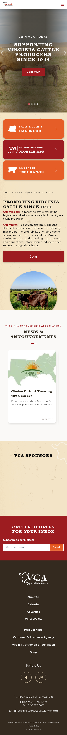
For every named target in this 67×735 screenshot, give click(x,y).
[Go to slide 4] (38, 104)
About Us (33, 597)
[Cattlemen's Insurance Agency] (51, 468)
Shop (33, 652)
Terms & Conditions (33, 730)
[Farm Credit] (17, 468)
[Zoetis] (47, 497)
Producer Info (33, 629)
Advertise (33, 611)
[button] (32, 386)
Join (33, 256)
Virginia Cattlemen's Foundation (33, 644)
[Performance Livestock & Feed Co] (47, 482)
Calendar (33, 604)
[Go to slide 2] (32, 104)
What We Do (33, 619)
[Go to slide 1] (29, 104)
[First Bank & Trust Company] (20, 482)
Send (56, 547)
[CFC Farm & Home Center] (20, 497)
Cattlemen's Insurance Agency (33, 637)
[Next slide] (62, 388)
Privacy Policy (33, 726)
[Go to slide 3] (35, 104)
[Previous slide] (5, 388)
